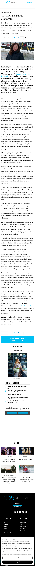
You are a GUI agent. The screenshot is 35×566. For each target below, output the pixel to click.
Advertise (6, 524)
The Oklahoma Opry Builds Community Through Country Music (9, 481)
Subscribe (29, 2)
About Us (6, 522)
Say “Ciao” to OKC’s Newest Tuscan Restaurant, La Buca (17, 401)
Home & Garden (23, 530)
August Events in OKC (26, 460)
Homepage (9, 457)
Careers (5, 528)
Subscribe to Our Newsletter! (17, 339)
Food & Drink (23, 526)
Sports (26, 475)
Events (21, 524)
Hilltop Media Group (8, 532)
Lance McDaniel (6, 33)
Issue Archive (23, 522)
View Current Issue (17, 350)
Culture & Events (6, 12)
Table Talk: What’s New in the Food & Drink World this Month (17, 391)
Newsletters (17, 507)
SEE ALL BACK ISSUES (17, 378)
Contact (5, 526)
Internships (6, 530)
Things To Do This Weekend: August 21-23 (18, 387)
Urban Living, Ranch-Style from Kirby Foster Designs (17, 398)
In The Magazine (9, 475)
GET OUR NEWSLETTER (17, 346)
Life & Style (22, 528)
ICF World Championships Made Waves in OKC (26, 480)
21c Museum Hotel (27, 306)
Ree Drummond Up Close (14, 394)
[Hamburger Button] (2, 2)
